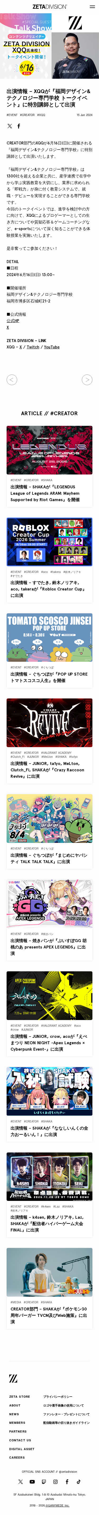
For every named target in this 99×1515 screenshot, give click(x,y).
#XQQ (41, 115)
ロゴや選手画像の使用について (63, 1405)
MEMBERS (17, 1423)
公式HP (13, 320)
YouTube (52, 347)
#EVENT (12, 115)
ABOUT (15, 1405)
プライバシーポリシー (57, 1397)
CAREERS (17, 1457)
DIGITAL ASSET (22, 1449)
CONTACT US (20, 1440)
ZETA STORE (19, 1397)
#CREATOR (27, 115)
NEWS (14, 1414)
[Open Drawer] (92, 6)
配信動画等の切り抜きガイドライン (66, 1423)
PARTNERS (18, 1431)
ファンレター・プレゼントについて (66, 1414)
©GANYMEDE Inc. (57, 1505)
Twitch (33, 347)
